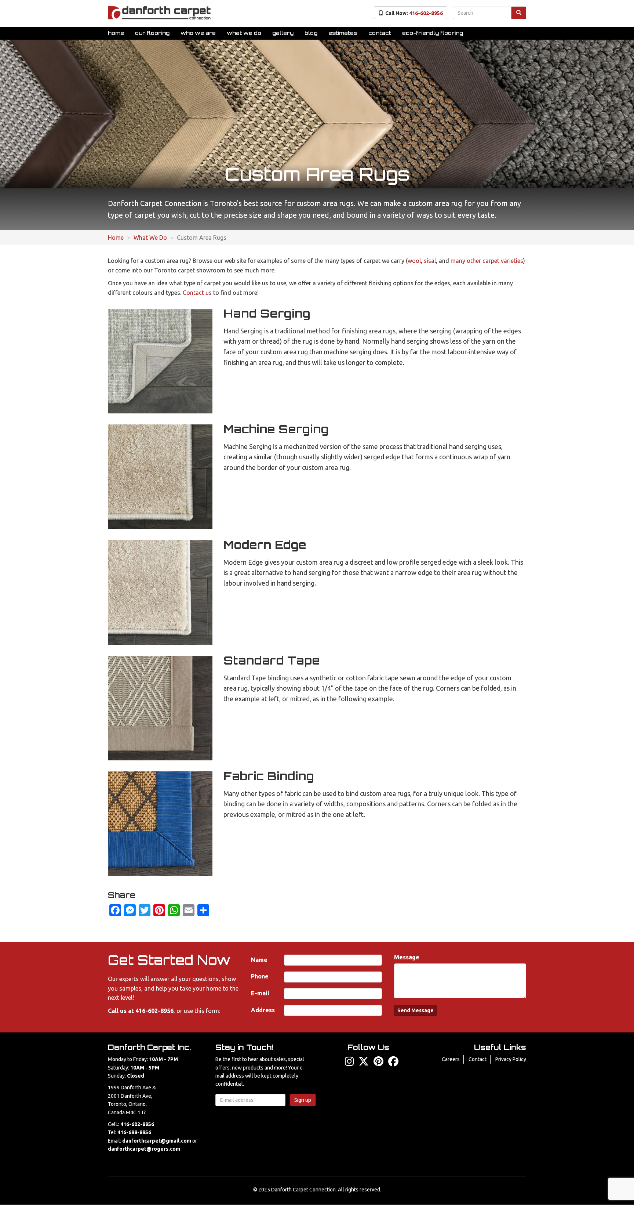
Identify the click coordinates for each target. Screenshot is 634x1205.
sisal (430, 260)
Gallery (283, 33)
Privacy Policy (510, 1059)
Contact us (197, 292)
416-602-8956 (154, 1010)
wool (414, 260)
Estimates (342, 33)
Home (116, 33)
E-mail (260, 993)
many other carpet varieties (487, 260)
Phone (260, 976)
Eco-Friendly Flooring (432, 33)
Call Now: (414, 13)
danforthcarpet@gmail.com (156, 1141)
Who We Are (198, 33)
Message (406, 957)
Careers (451, 1059)
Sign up (302, 1100)
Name (259, 959)
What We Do (244, 33)
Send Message (415, 1010)
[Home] (159, 12)
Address (263, 1010)
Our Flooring (152, 33)
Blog (311, 33)
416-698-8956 (134, 1132)
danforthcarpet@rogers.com (144, 1149)
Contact (379, 33)
